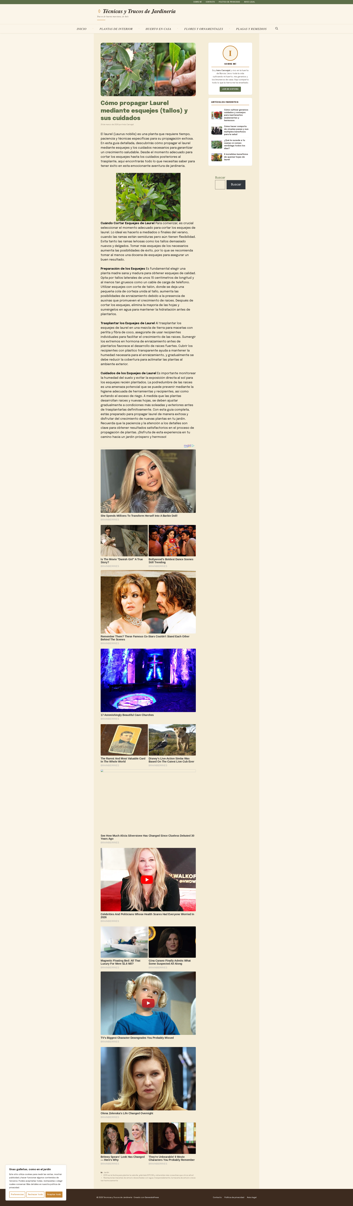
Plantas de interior (116, 29)
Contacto (210, 2)
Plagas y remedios (251, 29)
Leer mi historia (230, 89)
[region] (36, 1182)
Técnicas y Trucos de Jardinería (139, 11)
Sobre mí (197, 2)
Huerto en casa (158, 29)
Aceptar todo (54, 1195)
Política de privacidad (229, 2)
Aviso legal (249, 2)
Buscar (220, 177)
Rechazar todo (35, 1195)
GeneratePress (152, 1197)
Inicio (81, 29)
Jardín (106, 1172)
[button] (276, 29)
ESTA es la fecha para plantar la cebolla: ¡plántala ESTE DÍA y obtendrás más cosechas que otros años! (149, 1175)
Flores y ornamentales (203, 29)
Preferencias (17, 1195)
